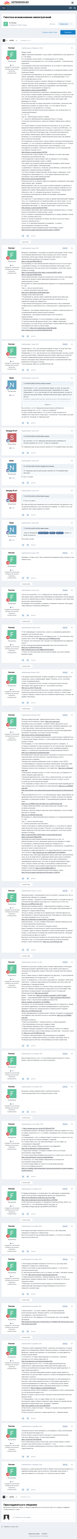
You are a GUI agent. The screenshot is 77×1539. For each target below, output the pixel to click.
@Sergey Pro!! (43, 533)
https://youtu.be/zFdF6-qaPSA (52, 272)
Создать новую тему (49, 32)
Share (53, 24)
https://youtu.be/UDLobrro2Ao (31, 272)
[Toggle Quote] (24, 383)
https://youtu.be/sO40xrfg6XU (60, 997)
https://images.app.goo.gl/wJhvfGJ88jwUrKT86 (38, 1128)
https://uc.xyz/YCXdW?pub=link (34, 1033)
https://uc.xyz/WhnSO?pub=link (32, 815)
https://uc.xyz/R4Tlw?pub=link (52, 803)
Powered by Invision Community (38, 1536)
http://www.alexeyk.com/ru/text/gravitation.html (37, 1361)
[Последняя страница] (16, 40)
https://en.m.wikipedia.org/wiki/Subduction (35, 1148)
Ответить (67, 32)
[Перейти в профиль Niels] (11, 384)
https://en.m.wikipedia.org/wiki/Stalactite (43, 328)
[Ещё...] (72, 48)
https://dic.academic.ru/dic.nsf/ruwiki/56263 (36, 1405)
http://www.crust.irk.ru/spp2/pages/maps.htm (36, 735)
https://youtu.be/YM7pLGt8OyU (32, 261)
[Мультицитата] (27, 236)
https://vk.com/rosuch (52, 721)
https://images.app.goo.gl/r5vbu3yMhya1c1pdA (37, 330)
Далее (11, 40)
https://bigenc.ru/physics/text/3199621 (34, 90)
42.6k (13, 395)
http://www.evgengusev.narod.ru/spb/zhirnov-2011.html (40, 1200)
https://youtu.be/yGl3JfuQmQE (32, 1439)
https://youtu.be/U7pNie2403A (32, 274)
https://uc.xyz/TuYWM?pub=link (49, 638)
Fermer (14, 23)
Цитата (33, 236)
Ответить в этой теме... (22, 1517)
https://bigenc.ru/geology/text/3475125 (34, 152)
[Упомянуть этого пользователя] (23, 236)
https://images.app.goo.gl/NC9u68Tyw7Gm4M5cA (49, 852)
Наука (25, 25)
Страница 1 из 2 (25, 40)
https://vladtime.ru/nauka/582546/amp (43, 1388)
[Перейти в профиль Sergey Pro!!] (11, 437)
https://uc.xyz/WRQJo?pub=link (32, 904)
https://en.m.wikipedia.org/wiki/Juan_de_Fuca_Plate (38, 1197)
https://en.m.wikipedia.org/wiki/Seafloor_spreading (38, 919)
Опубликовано (32, 48)
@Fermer (60, 533)
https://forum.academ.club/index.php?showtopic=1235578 (41, 230)
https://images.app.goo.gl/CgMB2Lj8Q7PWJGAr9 (38, 649)
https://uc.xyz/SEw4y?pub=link (32, 647)
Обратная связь (34, 1534)
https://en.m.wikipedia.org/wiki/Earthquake (35, 292)
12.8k (12, 448)
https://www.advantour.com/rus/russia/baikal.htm (37, 1157)
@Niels (52, 533)
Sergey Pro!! (11, 431)
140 (12, 65)
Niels (11, 378)
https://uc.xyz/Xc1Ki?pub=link (52, 941)
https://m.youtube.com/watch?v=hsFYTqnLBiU (52, 995)
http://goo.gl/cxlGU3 (41, 993)
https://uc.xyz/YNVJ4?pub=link (32, 1011)
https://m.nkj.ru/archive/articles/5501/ (34, 179)
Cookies (44, 1534)
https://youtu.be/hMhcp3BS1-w (45, 868)
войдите (66, 1507)
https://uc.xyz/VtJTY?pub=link (32, 688)
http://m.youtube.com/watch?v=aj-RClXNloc (36, 1002)
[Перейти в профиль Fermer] (6, 24)
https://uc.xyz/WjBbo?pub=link (32, 803)
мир (42, 528)
